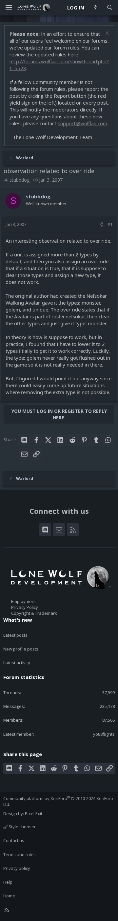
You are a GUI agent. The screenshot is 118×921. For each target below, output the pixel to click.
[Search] (110, 7)
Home (9, 896)
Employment (23, 601)
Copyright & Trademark (34, 613)
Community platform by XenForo (58, 801)
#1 (110, 224)
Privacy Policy (24, 607)
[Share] (100, 224)
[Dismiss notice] (106, 33)
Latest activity (16, 663)
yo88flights (104, 734)
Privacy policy (16, 868)
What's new (17, 619)
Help (7, 882)
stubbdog (20, 180)
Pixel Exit (33, 813)
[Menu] (8, 7)
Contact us (13, 840)
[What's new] (95, 7)
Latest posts (15, 635)
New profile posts (20, 649)
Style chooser (22, 827)
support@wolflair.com (82, 123)
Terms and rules (19, 854)
